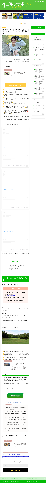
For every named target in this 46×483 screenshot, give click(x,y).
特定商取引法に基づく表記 (15, 481)
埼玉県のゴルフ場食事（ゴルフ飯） (39, 94)
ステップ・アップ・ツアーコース (39, 60)
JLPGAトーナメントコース (39, 55)
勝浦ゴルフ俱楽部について (14, 268)
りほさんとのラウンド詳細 (14, 266)
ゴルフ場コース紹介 (39, 47)
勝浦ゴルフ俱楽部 (11, 295)
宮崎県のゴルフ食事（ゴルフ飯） (39, 79)
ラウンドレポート (39, 44)
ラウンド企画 (4, 27)
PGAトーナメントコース (39, 50)
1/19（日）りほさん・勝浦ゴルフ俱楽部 (16, 265)
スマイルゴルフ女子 (39, 105)
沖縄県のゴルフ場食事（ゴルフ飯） (39, 87)
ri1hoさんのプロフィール (15, 85)
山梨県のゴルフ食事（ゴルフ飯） (39, 82)
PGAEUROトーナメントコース (39, 57)
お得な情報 (39, 37)
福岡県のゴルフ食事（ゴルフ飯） (39, 91)
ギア (38, 99)
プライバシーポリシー (6, 481)
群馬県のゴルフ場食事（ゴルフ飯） (39, 72)
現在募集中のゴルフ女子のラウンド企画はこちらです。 (14, 454)
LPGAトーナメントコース (39, 53)
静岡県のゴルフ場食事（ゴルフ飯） (39, 84)
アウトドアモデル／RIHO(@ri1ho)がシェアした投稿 (15, 165)
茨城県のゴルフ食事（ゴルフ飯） (39, 77)
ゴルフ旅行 (38, 97)
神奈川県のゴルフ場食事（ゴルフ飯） (39, 75)
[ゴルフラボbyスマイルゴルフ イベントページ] (16, 8)
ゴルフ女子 (39, 108)
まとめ (10, 269)
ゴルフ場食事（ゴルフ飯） (39, 66)
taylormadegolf (39, 39)
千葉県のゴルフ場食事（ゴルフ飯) (39, 89)
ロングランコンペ (39, 111)
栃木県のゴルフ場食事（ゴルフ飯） (39, 70)
